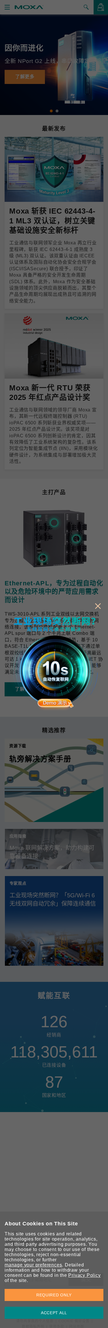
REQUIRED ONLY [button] (54, 1295)
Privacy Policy (84, 1275)
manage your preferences (33, 1264)
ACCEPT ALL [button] (54, 1312)
